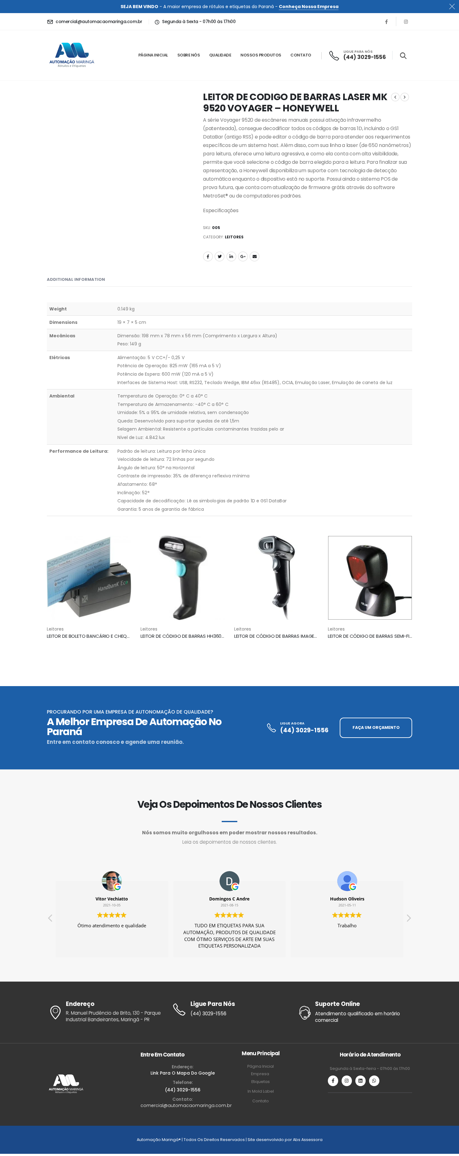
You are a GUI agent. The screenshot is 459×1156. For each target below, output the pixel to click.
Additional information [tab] (76, 279)
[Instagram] (406, 21)
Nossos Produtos (260, 55)
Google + (243, 256)
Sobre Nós (188, 55)
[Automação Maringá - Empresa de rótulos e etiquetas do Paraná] (72, 55)
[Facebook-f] (333, 1081)
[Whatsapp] (374, 1081)
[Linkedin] (360, 1081)
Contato (300, 55)
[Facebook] (386, 21)
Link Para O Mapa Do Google (183, 1073)
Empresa (260, 1073)
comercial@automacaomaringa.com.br (186, 1105)
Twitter (220, 256)
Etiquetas (260, 1081)
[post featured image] (89, 578)
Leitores (234, 237)
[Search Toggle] (403, 55)
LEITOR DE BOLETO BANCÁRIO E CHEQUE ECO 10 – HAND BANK (113, 636)
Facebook (208, 256)
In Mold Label (261, 1091)
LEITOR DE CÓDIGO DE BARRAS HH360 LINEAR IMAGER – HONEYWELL (212, 636)
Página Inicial (153, 55)
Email (254, 256)
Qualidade (220, 55)
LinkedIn (231, 256)
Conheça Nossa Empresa (308, 6)
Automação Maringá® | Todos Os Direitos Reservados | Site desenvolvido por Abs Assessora (230, 1139)
